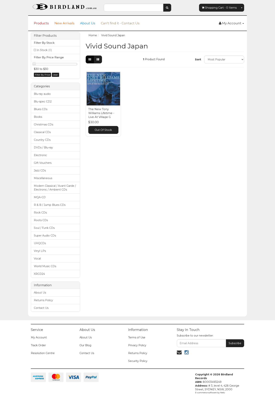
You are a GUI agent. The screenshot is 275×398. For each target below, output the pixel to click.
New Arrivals (64, 23)
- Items (221, 7)
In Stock (44, 50)
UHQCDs (40, 243)
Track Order (38, 345)
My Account (39, 337)
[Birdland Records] (64, 5)
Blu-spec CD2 (43, 101)
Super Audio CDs (45, 235)
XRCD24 (39, 274)
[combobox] (133, 8)
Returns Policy (43, 300)
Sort (198, 59)
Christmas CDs (43, 124)
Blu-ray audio (42, 94)
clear (55, 74)
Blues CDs (40, 109)
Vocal (37, 258)
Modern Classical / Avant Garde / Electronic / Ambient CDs (55, 187)
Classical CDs (42, 132)
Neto (222, 392)
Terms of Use (136, 337)
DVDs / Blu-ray (43, 147)
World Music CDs (45, 266)
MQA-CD (40, 197)
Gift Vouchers (42, 163)
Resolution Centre (43, 353)
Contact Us (41, 308)
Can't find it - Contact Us (120, 23)
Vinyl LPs (40, 251)
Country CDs (42, 140)
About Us (87, 23)
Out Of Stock (103, 130)
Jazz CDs (40, 170)
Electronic (40, 155)
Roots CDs (41, 220)
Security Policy (137, 361)
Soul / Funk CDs (44, 228)
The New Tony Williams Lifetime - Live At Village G (101, 113)
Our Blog (85, 345)
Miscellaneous (43, 178)
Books (38, 117)
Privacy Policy (137, 345)
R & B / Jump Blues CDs (49, 205)
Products (41, 23)
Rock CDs (40, 212)
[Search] (167, 8)
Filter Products (45, 35)
